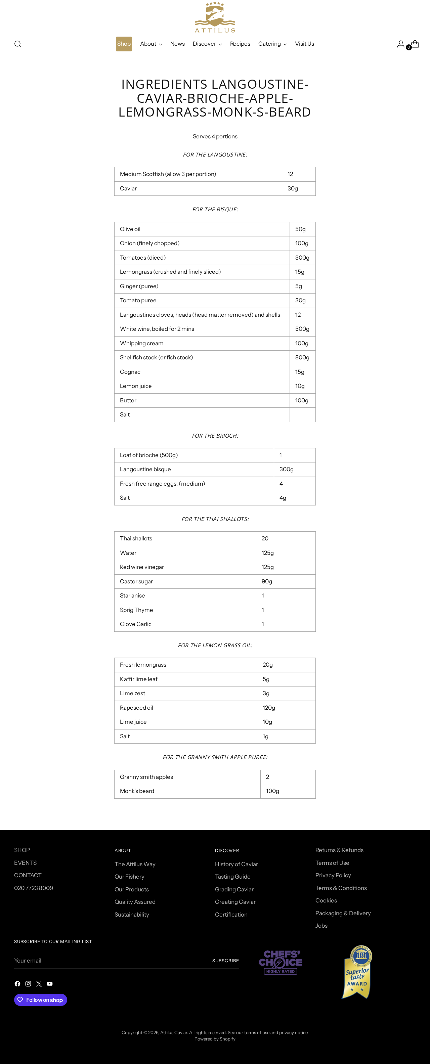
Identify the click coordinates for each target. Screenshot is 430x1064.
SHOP (22, 850)
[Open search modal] (18, 44)
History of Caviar (236, 864)
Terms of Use (332, 862)
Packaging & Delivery (343, 913)
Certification (231, 914)
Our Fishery (129, 876)
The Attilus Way (135, 864)
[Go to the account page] (398, 44)
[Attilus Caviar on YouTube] (50, 985)
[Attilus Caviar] (215, 17)
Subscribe (225, 960)
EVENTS (25, 862)
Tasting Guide (233, 876)
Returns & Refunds (339, 850)
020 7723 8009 (33, 888)
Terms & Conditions (341, 888)
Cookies (326, 900)
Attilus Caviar (173, 1032)
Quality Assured (135, 901)
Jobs (321, 925)
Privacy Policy (333, 875)
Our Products (132, 889)
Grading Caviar (234, 889)
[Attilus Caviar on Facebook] (18, 985)
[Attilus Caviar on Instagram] (29, 985)
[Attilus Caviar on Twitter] (40, 985)
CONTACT (28, 875)
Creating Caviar (235, 901)
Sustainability (132, 914)
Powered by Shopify (215, 1038)
